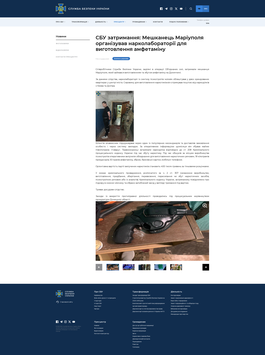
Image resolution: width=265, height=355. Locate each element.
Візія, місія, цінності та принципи (105, 298)
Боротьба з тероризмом (179, 300)
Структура (97, 300)
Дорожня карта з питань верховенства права (147, 309)
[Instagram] (171, 8)
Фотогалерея (62, 44)
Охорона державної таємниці (180, 306)
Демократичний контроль (141, 339)
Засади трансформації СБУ (141, 295)
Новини (61, 36)
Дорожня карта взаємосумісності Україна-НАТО (148, 311)
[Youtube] (181, 8)
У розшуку (135, 347)
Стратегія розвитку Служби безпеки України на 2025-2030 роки (148, 299)
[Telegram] (166, 8)
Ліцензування (137, 341)
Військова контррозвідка (179, 309)
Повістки (135, 344)
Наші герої (97, 306)
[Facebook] (161, 8)
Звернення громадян (139, 328)
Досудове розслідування (179, 311)
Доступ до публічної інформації (143, 325)
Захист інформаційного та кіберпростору (185, 303)
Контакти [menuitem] (158, 22)
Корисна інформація (139, 331)
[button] (99, 267)
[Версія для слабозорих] (199, 8)
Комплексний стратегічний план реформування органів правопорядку (148, 305)
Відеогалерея (62, 50)
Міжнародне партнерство (179, 314)
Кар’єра (96, 309)
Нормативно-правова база (141, 336)
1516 (207, 23)
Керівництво (98, 295)
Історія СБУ (98, 303)
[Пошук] (191, 8)
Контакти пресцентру (67, 57)
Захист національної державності (182, 298)
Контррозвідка (176, 295)
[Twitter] (176, 8)
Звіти (134, 333)
